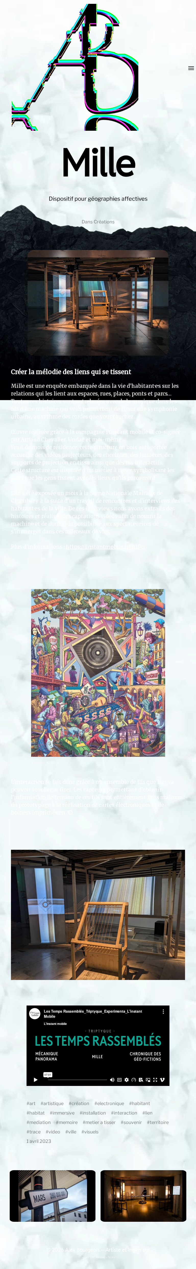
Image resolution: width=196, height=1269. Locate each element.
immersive (64, 1113)
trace (35, 1131)
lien (149, 1113)
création (80, 1103)
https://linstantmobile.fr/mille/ (105, 547)
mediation (40, 1122)
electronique (110, 1103)
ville (72, 1131)
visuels (91, 1131)
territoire (159, 1122)
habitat (37, 1113)
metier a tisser (100, 1122)
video (54, 1131)
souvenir (133, 1122)
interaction (125, 1113)
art (32, 1103)
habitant (141, 1103)
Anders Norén (106, 1257)
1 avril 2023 (39, 1141)
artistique (53, 1103)
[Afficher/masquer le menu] (187, 68)
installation (94, 1113)
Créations (104, 221)
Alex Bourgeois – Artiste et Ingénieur (107, 1250)
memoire (68, 1122)
